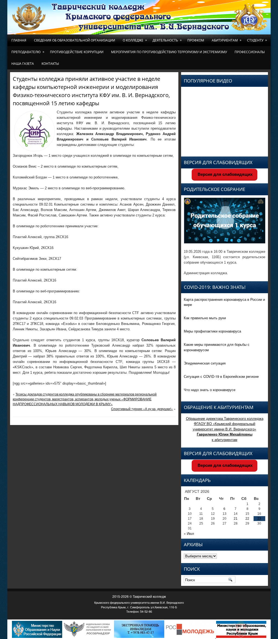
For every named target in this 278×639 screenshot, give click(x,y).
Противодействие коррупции (76, 52)
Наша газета (22, 63)
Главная (18, 40)
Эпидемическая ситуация (205, 363)
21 (236, 518)
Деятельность (167, 40)
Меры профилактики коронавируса (212, 331)
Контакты (50, 63)
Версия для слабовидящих (224, 174)
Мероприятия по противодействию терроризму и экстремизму (169, 52)
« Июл (189, 533)
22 (247, 518)
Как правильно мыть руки (205, 317)
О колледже (135, 40)
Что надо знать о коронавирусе (209, 389)
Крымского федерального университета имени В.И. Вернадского (139, 602)
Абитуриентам (226, 40)
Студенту (257, 40)
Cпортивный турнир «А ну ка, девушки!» (142, 408)
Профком (195, 40)
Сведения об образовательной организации (74, 40)
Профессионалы (250, 52)
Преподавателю (27, 51)
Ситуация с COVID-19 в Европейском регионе (221, 376)
